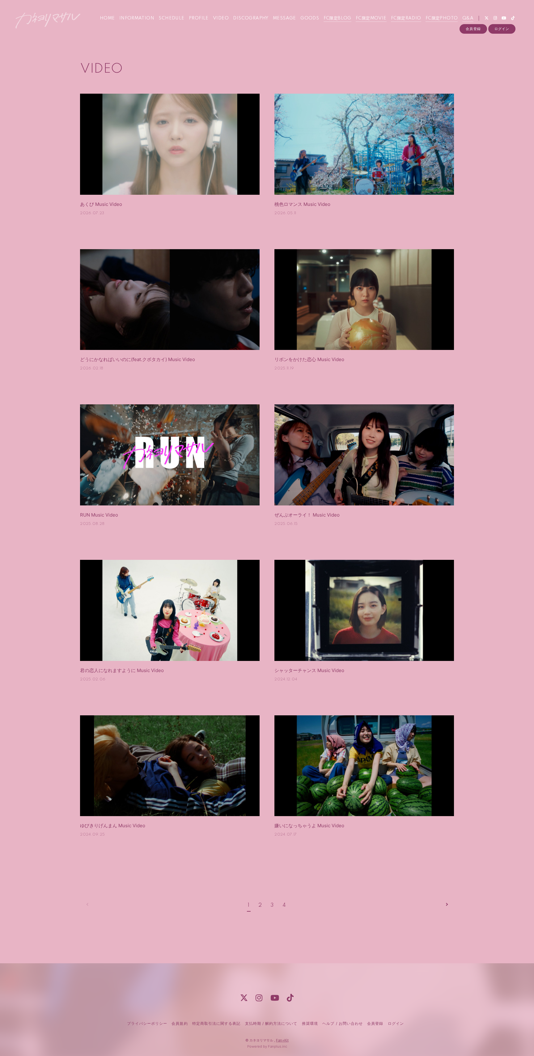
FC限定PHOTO (442, 18)
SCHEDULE (171, 18)
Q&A (467, 18)
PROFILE (199, 18)
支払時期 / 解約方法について (271, 1023)
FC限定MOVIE (371, 18)
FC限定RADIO (406, 18)
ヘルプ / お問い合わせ (342, 1023)
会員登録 (473, 29)
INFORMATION (136, 18)
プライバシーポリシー (147, 1023)
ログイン (501, 29)
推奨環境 (310, 1023)
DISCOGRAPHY (250, 18)
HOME (107, 18)
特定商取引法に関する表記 (216, 1023)
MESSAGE (284, 18)
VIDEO (221, 18)
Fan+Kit (282, 1040)
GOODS (309, 18)
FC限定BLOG (337, 18)
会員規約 (180, 1023)
